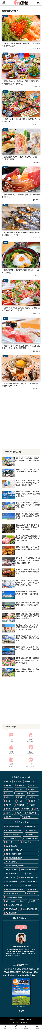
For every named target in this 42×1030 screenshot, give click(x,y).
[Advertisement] (21, 413)
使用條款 (21, 1019)
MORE (21, 1011)
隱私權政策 (13, 1019)
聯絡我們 (29, 1019)
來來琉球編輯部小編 (21, 946)
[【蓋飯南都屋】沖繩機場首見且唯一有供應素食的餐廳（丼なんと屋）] (25, 618)
